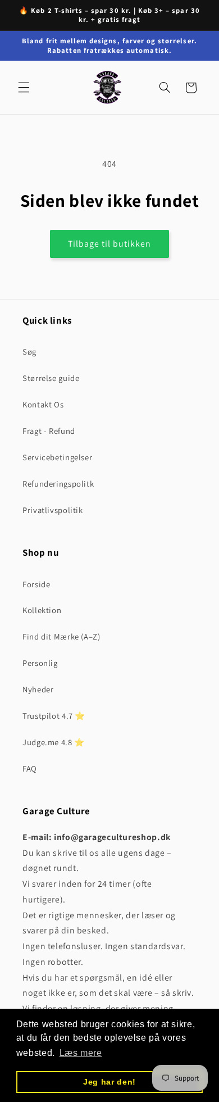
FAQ (29, 768)
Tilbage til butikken (110, 244)
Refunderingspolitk (58, 483)
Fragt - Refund (48, 430)
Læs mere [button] (81, 1053)
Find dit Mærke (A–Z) (61, 636)
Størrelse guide (50, 378)
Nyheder (37, 689)
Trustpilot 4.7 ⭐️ (53, 715)
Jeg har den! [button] (109, 1081)
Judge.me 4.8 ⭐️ (53, 742)
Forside (36, 584)
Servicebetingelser (57, 457)
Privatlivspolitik (52, 510)
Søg (29, 351)
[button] (23, 88)
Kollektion (41, 610)
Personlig (40, 662)
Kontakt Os (42, 404)
